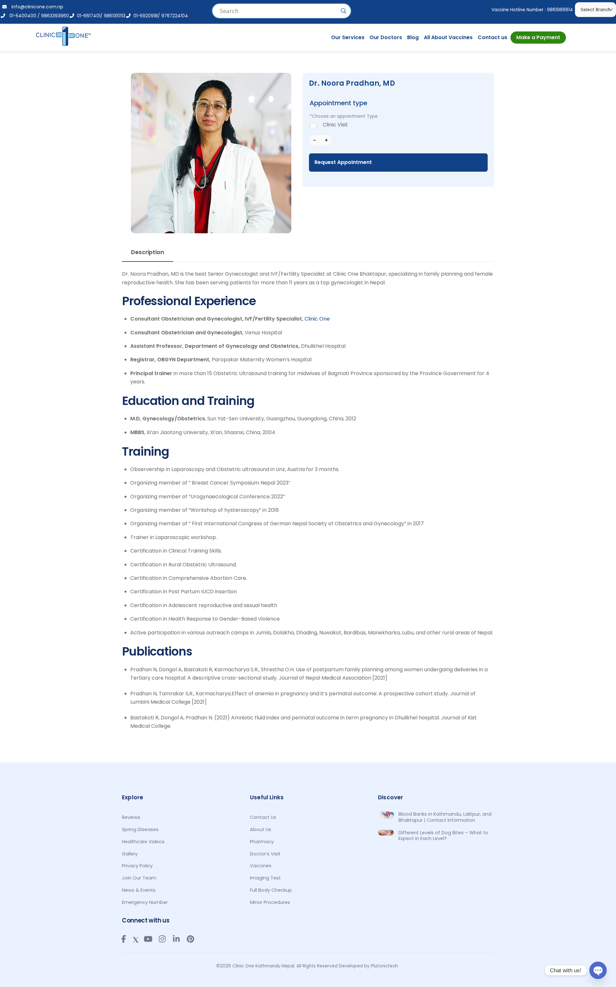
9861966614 (560, 10)
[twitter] (135, 938)
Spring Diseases (140, 829)
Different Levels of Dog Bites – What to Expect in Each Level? (443, 836)
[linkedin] (176, 939)
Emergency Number (145, 902)
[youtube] (148, 939)
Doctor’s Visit (265, 854)
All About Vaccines (448, 37)
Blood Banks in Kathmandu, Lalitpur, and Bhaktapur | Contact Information (445, 817)
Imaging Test (265, 878)
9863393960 (55, 16)
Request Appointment (343, 162)
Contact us (492, 37)
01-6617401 (87, 16)
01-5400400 (20, 16)
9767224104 (174, 16)
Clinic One (317, 318)
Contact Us (263, 817)
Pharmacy (262, 841)
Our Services (347, 37)
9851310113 (114, 16)
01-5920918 (144, 16)
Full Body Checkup (271, 890)
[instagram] (162, 939)
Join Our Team (139, 878)
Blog (413, 37)
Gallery (130, 854)
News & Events (139, 890)
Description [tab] (147, 252)
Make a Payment (538, 37)
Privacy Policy (137, 866)
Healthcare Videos (143, 841)
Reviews (131, 817)
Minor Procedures (270, 902)
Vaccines (260, 866)
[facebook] (123, 939)
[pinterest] (190, 939)
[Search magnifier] (343, 10)
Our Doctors (386, 37)
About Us (260, 829)
